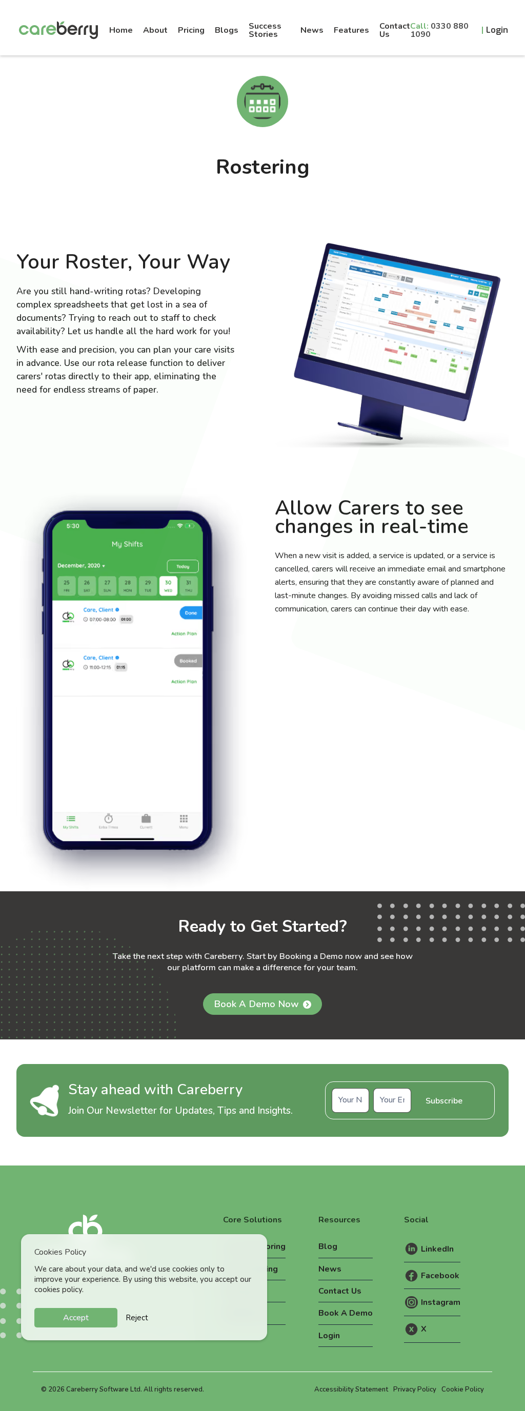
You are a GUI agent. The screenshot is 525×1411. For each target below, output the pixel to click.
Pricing (191, 30)
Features (351, 30)
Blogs (226, 30)
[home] (61, 30)
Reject (137, 1318)
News (312, 30)
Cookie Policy (462, 1389)
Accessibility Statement (351, 1389)
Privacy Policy (414, 1389)
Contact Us (394, 30)
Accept (76, 1317)
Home (121, 30)
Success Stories (265, 30)
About (155, 30)
